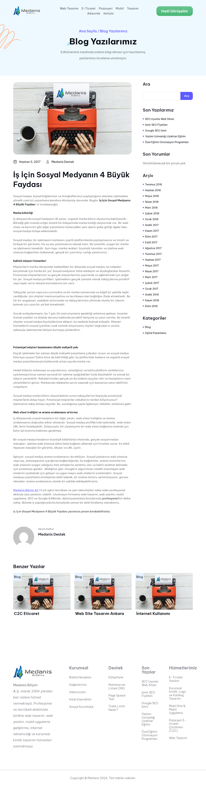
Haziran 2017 (153, 259)
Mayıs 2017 (152, 265)
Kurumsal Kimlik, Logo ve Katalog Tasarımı (177, 693)
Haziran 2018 (153, 190)
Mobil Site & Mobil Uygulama (177, 709)
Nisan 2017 (152, 271)
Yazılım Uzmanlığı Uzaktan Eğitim (165, 136)
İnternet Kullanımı (153, 613)
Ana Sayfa (88, 31)
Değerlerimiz (78, 685)
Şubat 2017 (152, 283)
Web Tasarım (69, 8)
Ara (146, 84)
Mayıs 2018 (152, 196)
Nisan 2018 (152, 201)
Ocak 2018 (151, 219)
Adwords (93, 13)
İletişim (108, 13)
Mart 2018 (151, 207)
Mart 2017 (151, 277)
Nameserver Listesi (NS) (117, 686)
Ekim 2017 (151, 236)
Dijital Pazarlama (155, 333)
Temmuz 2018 (153, 184)
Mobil (120, 8)
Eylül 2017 (151, 242)
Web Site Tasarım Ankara (99, 613)
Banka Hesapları (80, 677)
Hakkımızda (77, 692)
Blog (148, 327)
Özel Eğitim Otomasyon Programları (167, 142)
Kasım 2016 (152, 300)
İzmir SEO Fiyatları (156, 124)
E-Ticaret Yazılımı (176, 679)
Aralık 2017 (152, 225)
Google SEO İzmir (156, 130)
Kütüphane (115, 677)
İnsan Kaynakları (80, 699)
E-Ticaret (89, 8)
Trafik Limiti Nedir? (116, 708)
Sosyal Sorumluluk (81, 707)
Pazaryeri (105, 8)
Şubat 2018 (152, 213)
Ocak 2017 (151, 288)
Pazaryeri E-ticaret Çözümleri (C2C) (177, 725)
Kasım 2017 (152, 230)
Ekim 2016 (151, 306)
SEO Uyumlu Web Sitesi (159, 119)
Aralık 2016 (152, 294)
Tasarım (132, 8)
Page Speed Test (116, 697)
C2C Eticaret (26, 613)
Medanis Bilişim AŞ (25, 490)
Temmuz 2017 (153, 254)
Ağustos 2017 (153, 248)
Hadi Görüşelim (174, 11)
